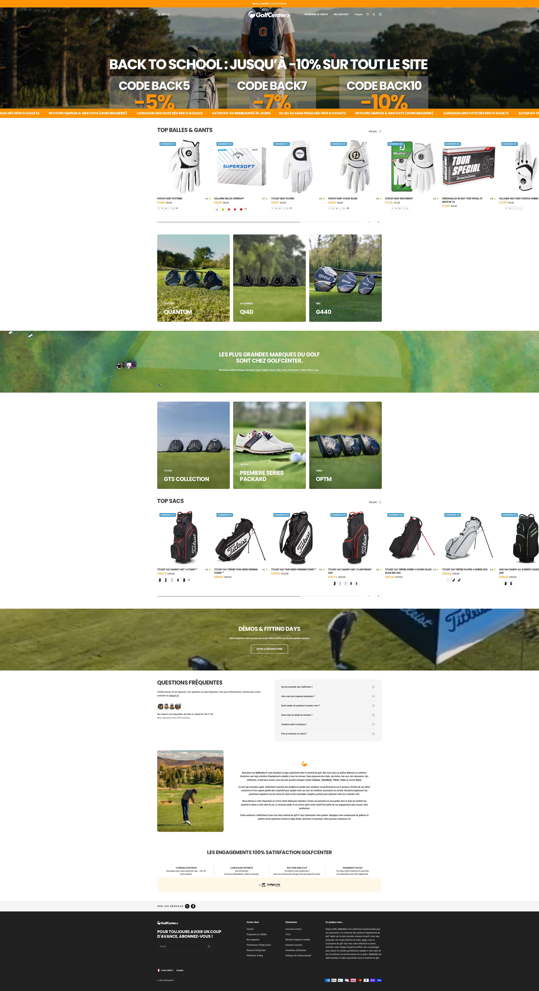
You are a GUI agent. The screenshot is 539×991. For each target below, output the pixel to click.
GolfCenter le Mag (255, 955)
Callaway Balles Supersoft (229, 198)
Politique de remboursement (298, 955)
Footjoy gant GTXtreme (169, 198)
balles (364, 940)
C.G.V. (288, 934)
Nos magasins (253, 939)
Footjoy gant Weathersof (399, 198)
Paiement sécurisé (294, 945)
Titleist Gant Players (282, 198)
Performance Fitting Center (259, 945)
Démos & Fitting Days (256, 950)
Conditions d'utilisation (296, 950)
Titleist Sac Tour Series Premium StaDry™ (293, 569)
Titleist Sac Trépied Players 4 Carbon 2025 (464, 569)
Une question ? (341, 14)
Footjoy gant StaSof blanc (343, 198)
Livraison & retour (294, 929)
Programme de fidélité (316, 14)
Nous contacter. (186, 874)
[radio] (158, 208)
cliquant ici (174, 695)
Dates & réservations (270, 648)
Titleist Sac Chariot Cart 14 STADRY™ (177, 569)
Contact (250, 929)
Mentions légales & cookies (298, 939)
